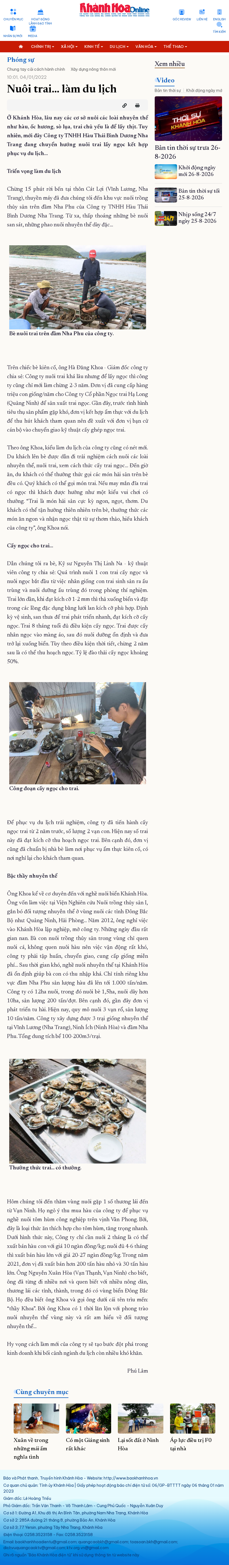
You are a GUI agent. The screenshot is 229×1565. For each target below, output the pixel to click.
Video (166, 80)
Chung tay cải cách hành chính (36, 69)
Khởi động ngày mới (204, 90)
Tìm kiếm (219, 32)
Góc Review (182, 19)
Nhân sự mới (12, 36)
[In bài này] (136, 105)
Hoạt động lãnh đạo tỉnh (40, 21)
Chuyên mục (13, 19)
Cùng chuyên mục (42, 1392)
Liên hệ (202, 19)
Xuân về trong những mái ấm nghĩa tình (31, 1449)
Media (32, 36)
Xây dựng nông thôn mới (93, 69)
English (219, 19)
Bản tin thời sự (168, 90)
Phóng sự (20, 60)
